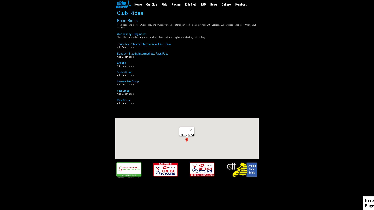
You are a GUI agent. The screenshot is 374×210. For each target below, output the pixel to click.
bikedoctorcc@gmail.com (128, 177)
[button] (151, 4)
